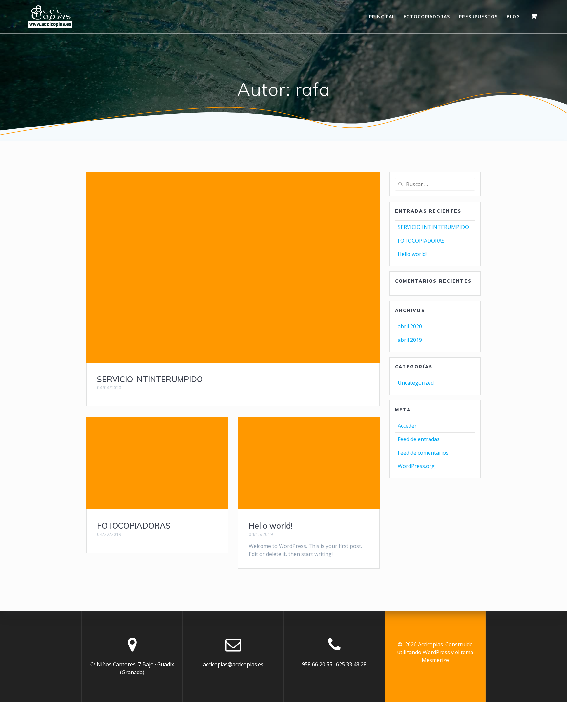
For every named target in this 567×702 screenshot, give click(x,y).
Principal (382, 16)
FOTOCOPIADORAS (134, 526)
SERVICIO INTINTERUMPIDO (150, 379)
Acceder (407, 425)
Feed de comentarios (423, 452)
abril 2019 (410, 339)
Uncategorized (416, 382)
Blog (513, 16)
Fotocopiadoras (427, 16)
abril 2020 (410, 326)
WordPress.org (416, 466)
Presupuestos (478, 16)
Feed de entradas (419, 439)
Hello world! (271, 526)
